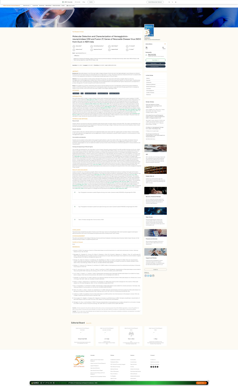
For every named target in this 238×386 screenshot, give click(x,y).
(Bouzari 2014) (111, 182)
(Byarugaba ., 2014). (92, 99)
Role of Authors (114, 373)
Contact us (155, 269)
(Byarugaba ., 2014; (125, 109)
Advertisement (133, 380)
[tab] (107, 55)
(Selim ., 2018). (130, 185)
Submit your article (154, 362)
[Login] (175, 2)
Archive (63, 5)
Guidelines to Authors (115, 359)
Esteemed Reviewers (135, 376)
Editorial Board (48, 5)
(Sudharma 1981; (89, 103)
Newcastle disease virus (90, 93)
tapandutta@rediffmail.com (81, 53)
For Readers (113, 376)
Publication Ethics (114, 362)
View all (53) (88, 323)
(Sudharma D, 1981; (117, 181)
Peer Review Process (115, 366)
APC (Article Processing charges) (118, 364)
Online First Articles (56, 5)
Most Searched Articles (135, 371)
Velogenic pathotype (114, 93)
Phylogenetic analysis (103, 93)
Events (91, 2)
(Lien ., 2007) (97, 164)
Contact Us (153, 359)
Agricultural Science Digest (96, 370)
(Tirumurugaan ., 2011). (132, 110)
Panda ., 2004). (123, 188)
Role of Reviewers (115, 371)
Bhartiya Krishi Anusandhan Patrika (98, 376)
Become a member (154, 364)
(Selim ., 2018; (114, 188)
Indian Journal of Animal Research (11, 5)
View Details (155, 60)
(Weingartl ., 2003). (106, 108)
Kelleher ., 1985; (97, 103)
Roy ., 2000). (126, 181)
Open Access (113, 378)
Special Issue (41, 5)
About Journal (26, 5)
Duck (82, 93)
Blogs (84, 2)
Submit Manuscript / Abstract (155, 2)
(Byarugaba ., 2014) (80, 156)
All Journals (77, 2)
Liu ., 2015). (105, 103)
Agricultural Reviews (95, 368)
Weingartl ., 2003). (135, 109)
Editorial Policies (114, 369)
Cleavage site (76, 93)
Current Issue (35, 5)
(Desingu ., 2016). (82, 184)
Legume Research (94, 365)
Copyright (113, 380)
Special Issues (133, 364)
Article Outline (71, 5)
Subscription (133, 378)
